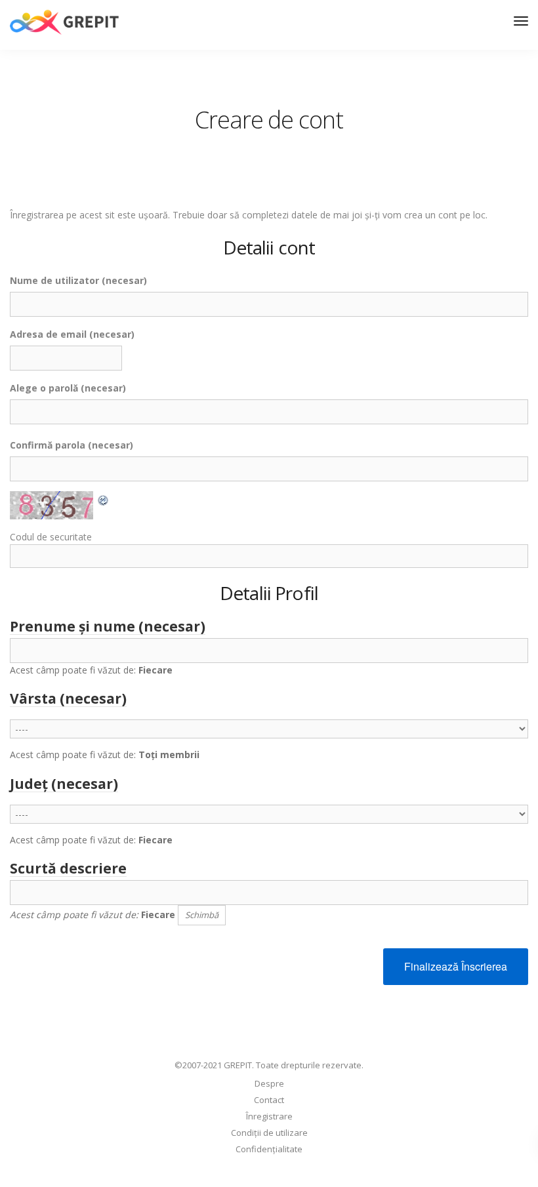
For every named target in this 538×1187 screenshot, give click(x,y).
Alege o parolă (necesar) (68, 388)
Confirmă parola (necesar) (71, 445)
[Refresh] (103, 499)
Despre (269, 1083)
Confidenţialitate (269, 1149)
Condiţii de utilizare (269, 1132)
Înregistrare (269, 1116)
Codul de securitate (51, 537)
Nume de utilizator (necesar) (78, 280)
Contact (269, 1100)
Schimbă (201, 915)
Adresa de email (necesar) (72, 334)
